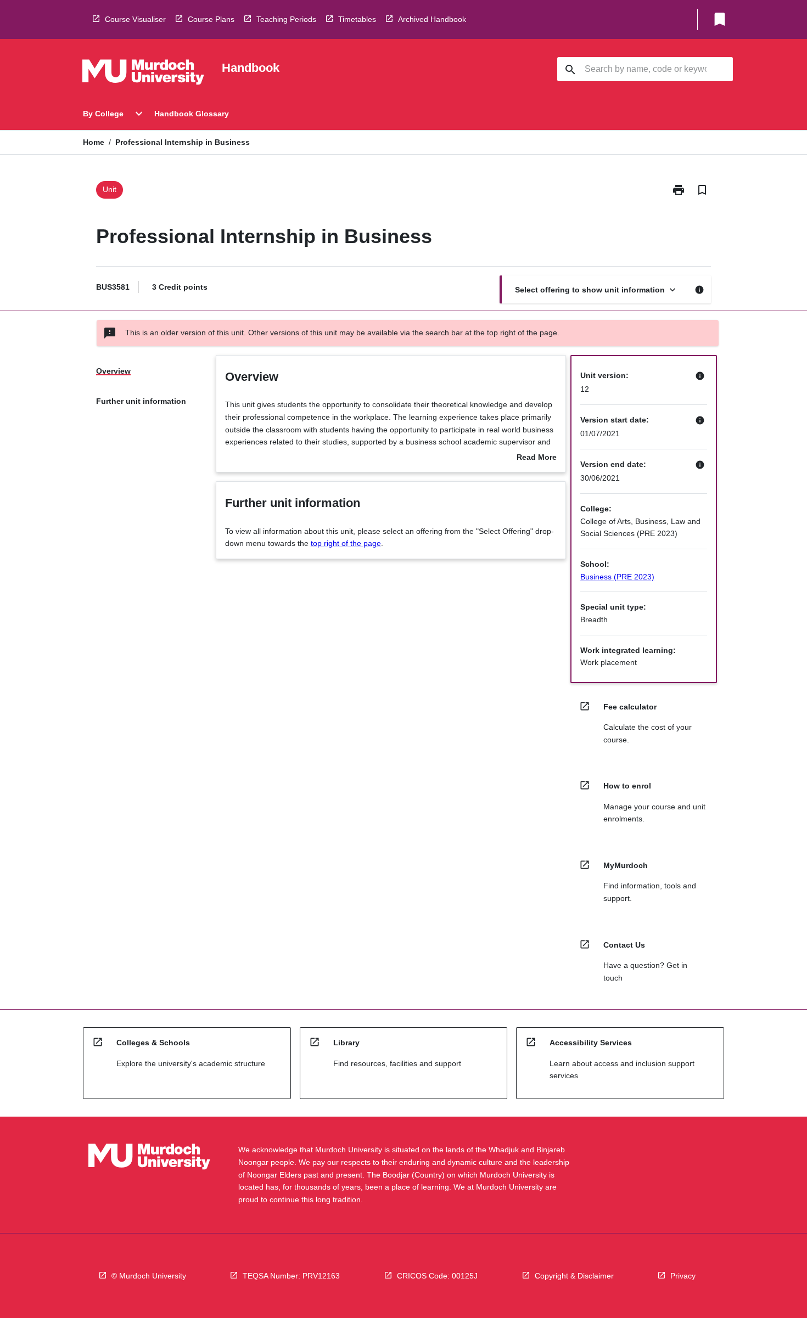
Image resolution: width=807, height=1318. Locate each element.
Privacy (683, 1275)
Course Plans (211, 19)
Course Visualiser (135, 19)
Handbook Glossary (191, 113)
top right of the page (346, 543)
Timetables (357, 19)
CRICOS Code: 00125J (437, 1275)
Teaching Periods (286, 19)
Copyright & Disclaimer (574, 1275)
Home (93, 142)
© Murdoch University (148, 1275)
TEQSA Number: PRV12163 (291, 1275)
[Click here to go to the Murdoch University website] (143, 74)
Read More (537, 458)
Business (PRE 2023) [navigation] (617, 576)
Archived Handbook (432, 19)
